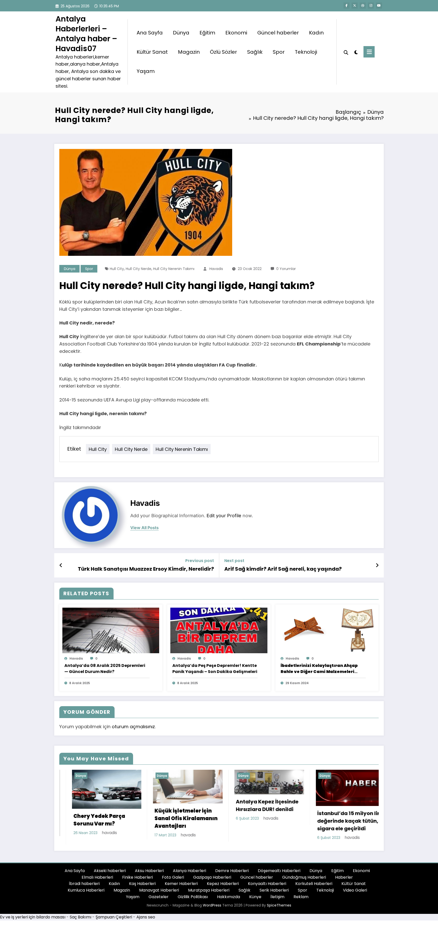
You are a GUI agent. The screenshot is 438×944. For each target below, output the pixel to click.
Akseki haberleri (110, 874)
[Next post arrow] (377, 565)
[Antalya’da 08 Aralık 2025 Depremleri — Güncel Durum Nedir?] (110, 630)
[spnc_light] (356, 51)
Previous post (199, 560)
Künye (255, 899)
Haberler (344, 880)
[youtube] (379, 6)
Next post (234, 560)
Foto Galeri (173, 880)
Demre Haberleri (232, 874)
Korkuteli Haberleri (313, 887)
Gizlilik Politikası (193, 899)
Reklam (301, 899)
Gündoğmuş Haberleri (304, 880)
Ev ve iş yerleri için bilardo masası (32, 920)
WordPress (212, 908)
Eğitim (207, 32)
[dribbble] (363, 6)
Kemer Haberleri (181, 887)
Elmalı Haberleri (97, 880)
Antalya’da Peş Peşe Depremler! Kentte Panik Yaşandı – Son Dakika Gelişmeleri (214, 669)
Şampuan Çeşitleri (114, 920)
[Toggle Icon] (369, 51)
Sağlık (255, 51)
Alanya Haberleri (189, 874)
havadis (216, 268)
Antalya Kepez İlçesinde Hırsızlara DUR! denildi (174, 805)
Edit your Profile (224, 515)
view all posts (144, 527)
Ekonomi (236, 32)
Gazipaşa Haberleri (212, 880)
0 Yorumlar (286, 268)
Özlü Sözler (223, 51)
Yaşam (146, 71)
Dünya (181, 32)
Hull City (117, 268)
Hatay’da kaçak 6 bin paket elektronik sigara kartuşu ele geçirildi (336, 824)
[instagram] (371, 6)
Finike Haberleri (137, 880)
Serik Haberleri (274, 893)
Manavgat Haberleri (159, 893)
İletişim (277, 899)
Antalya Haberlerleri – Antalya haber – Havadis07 (86, 33)
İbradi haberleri (84, 887)
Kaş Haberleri (142, 887)
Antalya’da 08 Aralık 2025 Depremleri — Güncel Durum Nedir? (104, 669)
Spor (279, 51)
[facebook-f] (346, 6)
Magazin (189, 51)
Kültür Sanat (152, 51)
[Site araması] (346, 52)
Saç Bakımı (80, 920)
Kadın (316, 32)
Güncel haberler (278, 32)
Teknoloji (306, 51)
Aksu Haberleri (149, 874)
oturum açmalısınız (133, 726)
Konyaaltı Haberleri (267, 887)
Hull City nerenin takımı (173, 268)
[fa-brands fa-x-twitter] (355, 6)
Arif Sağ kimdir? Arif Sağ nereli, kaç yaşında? (283, 568)
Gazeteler (159, 899)
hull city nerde (138, 268)
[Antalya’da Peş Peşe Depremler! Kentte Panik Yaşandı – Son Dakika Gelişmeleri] (218, 630)
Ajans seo (145, 920)
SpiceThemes (279, 908)
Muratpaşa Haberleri (208, 893)
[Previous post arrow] (61, 565)
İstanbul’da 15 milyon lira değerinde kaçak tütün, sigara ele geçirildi (257, 821)
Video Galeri (355, 893)
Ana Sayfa (150, 32)
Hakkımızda (228, 899)
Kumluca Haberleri (86, 893)
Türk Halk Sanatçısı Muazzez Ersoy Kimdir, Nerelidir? (146, 568)
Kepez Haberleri (223, 887)
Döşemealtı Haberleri (279, 874)
